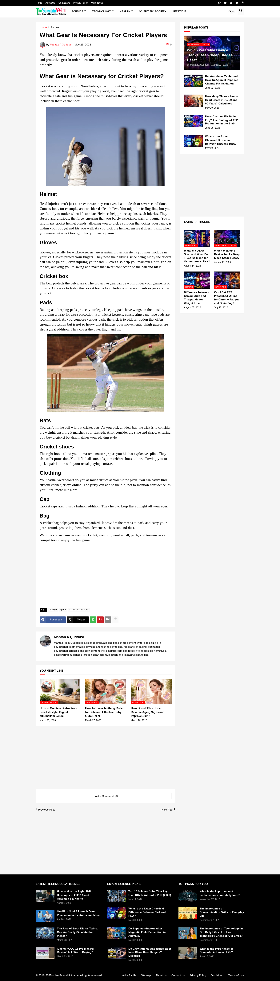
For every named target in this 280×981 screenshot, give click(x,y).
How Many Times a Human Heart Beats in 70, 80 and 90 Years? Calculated (222, 100)
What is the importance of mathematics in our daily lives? (220, 893)
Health (125, 11)
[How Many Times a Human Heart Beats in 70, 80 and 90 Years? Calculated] (193, 101)
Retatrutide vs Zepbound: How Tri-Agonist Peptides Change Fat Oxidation (222, 80)
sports (63, 609)
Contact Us (64, 3)
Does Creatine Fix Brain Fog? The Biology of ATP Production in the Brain (221, 120)
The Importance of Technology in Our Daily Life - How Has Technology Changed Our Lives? (221, 932)
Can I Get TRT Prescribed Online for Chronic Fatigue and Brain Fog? (226, 298)
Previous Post (46, 809)
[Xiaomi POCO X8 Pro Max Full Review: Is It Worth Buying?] (45, 953)
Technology (101, 11)
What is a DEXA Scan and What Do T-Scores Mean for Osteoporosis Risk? (197, 256)
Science (77, 11)
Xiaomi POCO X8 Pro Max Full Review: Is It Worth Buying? (76, 950)
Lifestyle (179, 11)
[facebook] (219, 3)
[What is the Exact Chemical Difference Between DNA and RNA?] (193, 141)
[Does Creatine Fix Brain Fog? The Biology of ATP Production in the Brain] (193, 121)
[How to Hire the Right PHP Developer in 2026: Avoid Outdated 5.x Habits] (45, 896)
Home (39, 3)
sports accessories (79, 609)
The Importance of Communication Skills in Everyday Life (222, 912)
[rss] (242, 3)
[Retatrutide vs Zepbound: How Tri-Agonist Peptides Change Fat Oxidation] (193, 81)
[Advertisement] (106, 576)
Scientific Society (152, 11)
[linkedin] (237, 3)
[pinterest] (231, 3)
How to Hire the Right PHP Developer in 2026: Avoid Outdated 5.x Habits (74, 895)
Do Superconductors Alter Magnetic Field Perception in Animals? (147, 932)
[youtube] (225, 3)
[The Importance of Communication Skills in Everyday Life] (187, 913)
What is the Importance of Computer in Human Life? (216, 950)
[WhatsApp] (93, 619)
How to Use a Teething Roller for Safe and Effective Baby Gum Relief (104, 711)
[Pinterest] (100, 619)
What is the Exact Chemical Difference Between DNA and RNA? (221, 140)
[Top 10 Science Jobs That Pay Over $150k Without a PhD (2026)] (116, 896)
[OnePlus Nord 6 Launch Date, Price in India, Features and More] (45, 916)
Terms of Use (236, 975)
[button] (231, 12)
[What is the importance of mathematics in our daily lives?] (187, 896)
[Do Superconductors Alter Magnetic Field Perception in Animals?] (116, 933)
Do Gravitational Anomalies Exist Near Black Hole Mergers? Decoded (149, 952)
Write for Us (97, 3)
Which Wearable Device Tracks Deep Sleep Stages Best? (227, 254)
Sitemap (146, 975)
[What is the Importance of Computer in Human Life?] (187, 953)
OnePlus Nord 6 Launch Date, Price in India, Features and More (78, 913)
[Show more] (115, 619)
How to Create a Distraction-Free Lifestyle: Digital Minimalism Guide (58, 711)
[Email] (108, 619)
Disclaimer (217, 975)
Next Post (167, 809)
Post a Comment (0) (106, 796)
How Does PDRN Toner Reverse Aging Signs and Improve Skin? (147, 711)
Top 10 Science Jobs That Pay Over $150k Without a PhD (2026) (149, 893)
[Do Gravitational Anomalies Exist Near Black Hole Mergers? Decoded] (116, 953)
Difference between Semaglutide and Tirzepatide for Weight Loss (196, 298)
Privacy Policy (80, 3)
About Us (50, 3)
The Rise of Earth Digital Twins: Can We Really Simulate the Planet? (77, 932)
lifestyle (54, 27)
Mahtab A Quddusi (69, 637)
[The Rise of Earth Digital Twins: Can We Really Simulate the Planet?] (45, 933)
